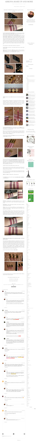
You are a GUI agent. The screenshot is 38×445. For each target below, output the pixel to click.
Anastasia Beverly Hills (28, 209)
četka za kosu (28, 243)
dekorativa (27, 246)
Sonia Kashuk (28, 378)
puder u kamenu (28, 358)
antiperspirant (28, 210)
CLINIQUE (27, 237)
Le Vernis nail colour (28, 309)
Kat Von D (27, 291)
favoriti (27, 261)
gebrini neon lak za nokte (28, 267)
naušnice (27, 333)
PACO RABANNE (28, 348)
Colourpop (27, 240)
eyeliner (27, 258)
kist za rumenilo (28, 297)
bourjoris (27, 229)
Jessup (27, 289)
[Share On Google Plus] (14, 286)
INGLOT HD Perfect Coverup (29, 284)
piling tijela (27, 354)
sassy (5, 363)
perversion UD (28, 352)
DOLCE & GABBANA (28, 249)
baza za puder (28, 218)
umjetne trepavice (28, 390)
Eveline (27, 256)
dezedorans (27, 247)
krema (27, 303)
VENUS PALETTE (28, 395)
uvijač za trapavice (28, 391)
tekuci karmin (28, 382)
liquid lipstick (28, 312)
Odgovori (6, 295)
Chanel (27, 234)
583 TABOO (27, 206)
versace (27, 396)
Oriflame (27, 346)
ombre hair (27, 345)
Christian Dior (28, 236)
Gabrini (27, 266)
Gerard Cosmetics (5, 284)
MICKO (27, 326)
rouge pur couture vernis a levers (29, 365)
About (24, 6)
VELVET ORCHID (28, 393)
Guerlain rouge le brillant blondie (29, 273)
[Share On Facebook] (13, 286)
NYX (15, 284)
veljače (27, 88)
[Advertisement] (29, 414)
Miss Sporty (27, 327)
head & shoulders (28, 274)
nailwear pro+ (28, 331)
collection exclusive (28, 239)
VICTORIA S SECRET (28, 397)
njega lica (27, 341)
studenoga (27, 83)
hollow (27, 276)
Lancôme (27, 307)
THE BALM (27, 383)
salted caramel (28, 367)
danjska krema (28, 244)
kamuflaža (27, 290)
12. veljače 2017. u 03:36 (22, 418)
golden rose (27, 271)
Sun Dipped (27, 380)
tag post (27, 381)
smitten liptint (28, 376)
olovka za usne (21, 284)
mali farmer (27, 319)
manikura (27, 320)
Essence (27, 255)
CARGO (27, 232)
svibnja (27, 86)
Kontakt (21, 6)
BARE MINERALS (28, 217)
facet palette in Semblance (28, 259)
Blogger (19, 440)
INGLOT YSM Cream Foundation (29, 286)
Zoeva (27, 405)
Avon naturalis (28, 215)
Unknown (6, 381)
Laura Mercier (28, 308)
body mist (27, 226)
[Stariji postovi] (24, 434)
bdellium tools (28, 219)
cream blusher (28, 241)
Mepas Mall (27, 324)
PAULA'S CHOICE (28, 351)
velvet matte (27, 392)
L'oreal (27, 305)
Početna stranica (16, 6)
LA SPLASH (28, 306)
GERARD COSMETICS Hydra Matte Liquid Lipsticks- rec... (31, 79)
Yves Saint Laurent (28, 403)
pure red (27, 359)
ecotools (27, 253)
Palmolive (27, 350)
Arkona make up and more (19, 1)
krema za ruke (28, 304)
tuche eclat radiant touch (28, 388)
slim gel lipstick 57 (28, 374)
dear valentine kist (28, 245)
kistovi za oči (27, 298)
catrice (27, 233)
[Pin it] (15, 286)
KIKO (27, 293)
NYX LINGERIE (18, 284)
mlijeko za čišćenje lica (28, 328)
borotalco (27, 228)
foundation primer (28, 263)
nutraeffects (27, 336)
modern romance (28, 329)
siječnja (27, 89)
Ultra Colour (27, 389)
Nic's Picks (27, 334)
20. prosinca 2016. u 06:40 (22, 338)
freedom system (28, 264)
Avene (27, 213)
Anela (5, 291)
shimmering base (28, 369)
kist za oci (27, 296)
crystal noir (27, 242)
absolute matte (28, 207)
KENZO (27, 292)
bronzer (27, 230)
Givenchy (27, 269)
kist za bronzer (28, 294)
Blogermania (27, 224)
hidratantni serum (28, 275)
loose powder (28, 313)
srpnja (27, 85)
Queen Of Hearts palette (28, 360)
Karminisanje (6, 310)
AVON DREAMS (28, 214)
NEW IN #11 (28, 82)
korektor (27, 301)
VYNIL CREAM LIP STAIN (29, 399)
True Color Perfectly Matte (28, 387)
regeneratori (27, 363)
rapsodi (27, 361)
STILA (27, 379)
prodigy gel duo (28, 357)
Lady (5, 396)
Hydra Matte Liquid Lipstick (11, 284)
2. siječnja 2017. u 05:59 (23, 410)
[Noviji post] (3, 434)
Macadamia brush (28, 316)
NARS (27, 332)
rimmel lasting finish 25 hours (29, 364)
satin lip (27, 368)
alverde (27, 208)
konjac (27, 300)
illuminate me (28, 279)
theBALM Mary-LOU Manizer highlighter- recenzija (30, 80)
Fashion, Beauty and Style (8, 399)
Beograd (27, 221)
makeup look (27, 318)
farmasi (27, 260)
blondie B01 (27, 225)
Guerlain (27, 272)
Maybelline (27, 323)
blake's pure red (28, 223)
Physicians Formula (28, 353)
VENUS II (27, 394)
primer (27, 356)
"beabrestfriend (28, 204)
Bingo (27, 222)
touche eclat (27, 386)
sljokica (27, 375)
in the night (27, 281)
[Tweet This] (11, 286)
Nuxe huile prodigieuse (28, 337)
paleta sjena (27, 349)
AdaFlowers (8, 338)
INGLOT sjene (28, 285)
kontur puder (27, 299)
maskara (27, 321)
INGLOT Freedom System (28, 283)
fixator (27, 262)
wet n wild (27, 401)
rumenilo (27, 366)
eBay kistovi (27, 252)
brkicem (6, 410)
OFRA (27, 342)
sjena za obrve (28, 372)
